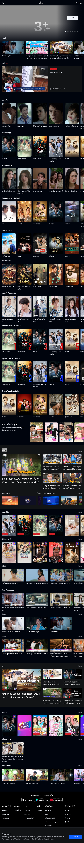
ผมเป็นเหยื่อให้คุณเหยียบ (8, 191)
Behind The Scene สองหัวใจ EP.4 (60, 608)
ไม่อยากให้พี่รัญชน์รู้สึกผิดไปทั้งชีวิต (24, 192)
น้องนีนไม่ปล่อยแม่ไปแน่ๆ (71, 191)
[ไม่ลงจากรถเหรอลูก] (56, 113)
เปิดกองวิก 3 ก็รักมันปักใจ (57, 783)
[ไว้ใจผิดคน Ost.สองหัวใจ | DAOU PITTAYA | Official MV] (72, 674)
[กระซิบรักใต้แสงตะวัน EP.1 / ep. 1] (9, 306)
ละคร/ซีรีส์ (4, 810)
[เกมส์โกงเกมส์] (40, 146)
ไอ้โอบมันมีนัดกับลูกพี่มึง (40, 126)
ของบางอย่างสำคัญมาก (33, 632)
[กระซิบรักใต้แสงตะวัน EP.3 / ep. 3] (40, 306)
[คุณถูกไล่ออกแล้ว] (40, 178)
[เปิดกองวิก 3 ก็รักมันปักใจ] (61, 775)
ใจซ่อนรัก (20, 224)
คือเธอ (3, 224)
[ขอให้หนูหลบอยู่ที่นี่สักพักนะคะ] (13, 575)
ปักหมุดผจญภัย (6, 56)
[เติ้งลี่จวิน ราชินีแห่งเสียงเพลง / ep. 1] (9, 552)
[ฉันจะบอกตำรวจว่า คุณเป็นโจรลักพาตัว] (37, 575)
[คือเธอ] (9, 211)
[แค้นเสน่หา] (56, 243)
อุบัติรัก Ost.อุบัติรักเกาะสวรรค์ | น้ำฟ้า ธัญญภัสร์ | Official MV (51, 683)
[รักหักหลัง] (72, 211)
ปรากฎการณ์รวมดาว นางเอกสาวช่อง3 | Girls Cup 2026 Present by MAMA (37, 57)
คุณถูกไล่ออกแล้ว (38, 191)
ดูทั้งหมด (62, 89)
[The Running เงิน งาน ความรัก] (56, 146)
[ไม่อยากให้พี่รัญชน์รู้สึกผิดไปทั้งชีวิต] (25, 178)
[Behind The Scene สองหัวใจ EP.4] (61, 599)
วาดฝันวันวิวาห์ (22, 159)
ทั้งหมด (80, 451)
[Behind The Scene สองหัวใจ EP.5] (37, 599)
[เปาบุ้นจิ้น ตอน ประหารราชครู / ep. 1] (40, 552)
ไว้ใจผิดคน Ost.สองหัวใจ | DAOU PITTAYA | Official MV (71, 683)
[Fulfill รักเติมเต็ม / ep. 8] (72, 525)
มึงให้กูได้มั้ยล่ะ (21, 126)
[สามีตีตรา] (40, 243)
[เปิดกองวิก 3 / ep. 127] (9, 725)
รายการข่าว (27, 814)
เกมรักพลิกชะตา (69, 287)
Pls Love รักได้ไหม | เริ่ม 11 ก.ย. (12, 632)
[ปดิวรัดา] (72, 146)
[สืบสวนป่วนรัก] (51, 432)
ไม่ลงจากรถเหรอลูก (54, 126)
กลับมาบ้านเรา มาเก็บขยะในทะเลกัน (60, 583)
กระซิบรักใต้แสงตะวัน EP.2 (23, 320)
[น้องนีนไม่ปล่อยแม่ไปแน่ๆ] (72, 178)
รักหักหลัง (67, 224)
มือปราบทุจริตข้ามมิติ (8, 287)
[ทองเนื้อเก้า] (25, 404)
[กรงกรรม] (72, 243)
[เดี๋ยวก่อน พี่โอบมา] (9, 113)
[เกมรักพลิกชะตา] (72, 274)
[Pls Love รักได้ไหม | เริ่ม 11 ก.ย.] (13, 623)
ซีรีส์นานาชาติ (5, 814)
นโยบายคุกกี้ (48, 826)
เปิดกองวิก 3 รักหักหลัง (8, 783)
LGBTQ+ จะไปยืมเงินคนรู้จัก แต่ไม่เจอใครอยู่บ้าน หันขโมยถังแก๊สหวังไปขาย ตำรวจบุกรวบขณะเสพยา (72, 468)
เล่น (74, 24)
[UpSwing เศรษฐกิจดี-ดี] (69, 500)
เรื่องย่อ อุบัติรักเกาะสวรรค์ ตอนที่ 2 (37, 653)
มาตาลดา (51, 417)
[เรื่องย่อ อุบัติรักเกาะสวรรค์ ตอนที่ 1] (13, 645)
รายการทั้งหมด (17, 810)
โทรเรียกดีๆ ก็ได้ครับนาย (71, 126)
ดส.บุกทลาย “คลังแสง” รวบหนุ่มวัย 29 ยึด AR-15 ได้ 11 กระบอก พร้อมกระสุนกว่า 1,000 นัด (51, 468)
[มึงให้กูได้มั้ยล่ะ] (25, 113)
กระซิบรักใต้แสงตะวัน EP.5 (70, 320)
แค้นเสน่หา (52, 256)
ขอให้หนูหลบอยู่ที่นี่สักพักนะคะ (10, 583)
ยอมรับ (76, 837)
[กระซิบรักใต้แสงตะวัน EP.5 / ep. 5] (72, 306)
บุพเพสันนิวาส (37, 224)
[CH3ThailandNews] (51, 500)
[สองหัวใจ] (9, 146)
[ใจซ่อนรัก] (25, 211)
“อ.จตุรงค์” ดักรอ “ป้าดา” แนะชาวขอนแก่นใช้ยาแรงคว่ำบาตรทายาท (52, 487)
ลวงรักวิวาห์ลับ (53, 287)
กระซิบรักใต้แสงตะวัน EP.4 (54, 320)
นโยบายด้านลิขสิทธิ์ (50, 818)
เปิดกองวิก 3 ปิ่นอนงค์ (32, 783)
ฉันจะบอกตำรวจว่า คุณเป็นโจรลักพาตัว (37, 583)
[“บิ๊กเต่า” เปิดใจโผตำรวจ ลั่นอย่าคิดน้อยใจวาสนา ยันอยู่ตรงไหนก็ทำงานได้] (72, 478)
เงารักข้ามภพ (37, 287)
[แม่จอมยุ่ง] (66, 432)
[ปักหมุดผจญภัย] (13, 47)
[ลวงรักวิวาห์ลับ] (56, 274)
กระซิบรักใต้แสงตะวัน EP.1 (7, 320)
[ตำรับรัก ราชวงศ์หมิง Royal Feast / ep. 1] (72, 552)
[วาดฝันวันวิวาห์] (25, 146)
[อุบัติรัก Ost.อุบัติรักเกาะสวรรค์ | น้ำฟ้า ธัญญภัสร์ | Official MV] (52, 674)
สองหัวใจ (4, 159)
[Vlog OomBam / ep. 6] (56, 725)
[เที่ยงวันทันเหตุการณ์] (28, 500)
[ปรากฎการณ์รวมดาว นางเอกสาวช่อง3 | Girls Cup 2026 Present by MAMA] (37, 47)
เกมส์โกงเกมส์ (37, 159)
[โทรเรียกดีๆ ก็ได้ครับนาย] (72, 113)
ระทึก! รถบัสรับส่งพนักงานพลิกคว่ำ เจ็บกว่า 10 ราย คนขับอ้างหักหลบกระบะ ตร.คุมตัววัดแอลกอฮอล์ (21, 480)
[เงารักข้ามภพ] (40, 274)
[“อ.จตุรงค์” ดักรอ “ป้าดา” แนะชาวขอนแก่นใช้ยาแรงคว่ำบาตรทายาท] (52, 478)
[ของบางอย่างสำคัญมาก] (37, 623)
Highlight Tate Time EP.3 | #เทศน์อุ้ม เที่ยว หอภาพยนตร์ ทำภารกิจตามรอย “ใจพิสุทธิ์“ (12, 759)
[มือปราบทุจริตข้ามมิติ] (9, 274)
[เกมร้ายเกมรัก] (9, 243)
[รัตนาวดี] (36, 432)
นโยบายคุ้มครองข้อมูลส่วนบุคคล (53, 822)
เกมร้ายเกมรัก (6, 256)
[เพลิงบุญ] (25, 243)
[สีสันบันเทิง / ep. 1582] (25, 725)
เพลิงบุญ (20, 256)
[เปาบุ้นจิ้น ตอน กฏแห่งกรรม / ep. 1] (56, 552)
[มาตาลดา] (56, 404)
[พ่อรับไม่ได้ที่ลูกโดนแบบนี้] (56, 178)
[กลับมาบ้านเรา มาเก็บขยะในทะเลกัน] (61, 575)
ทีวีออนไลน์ (39, 810)
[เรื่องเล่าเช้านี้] (10, 500)
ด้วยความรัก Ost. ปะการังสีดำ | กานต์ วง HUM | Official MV (72, 702)
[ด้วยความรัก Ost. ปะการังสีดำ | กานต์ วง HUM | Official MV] (72, 693)
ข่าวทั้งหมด (27, 810)
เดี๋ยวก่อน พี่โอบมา (7, 126)
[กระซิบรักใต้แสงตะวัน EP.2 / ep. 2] (25, 306)
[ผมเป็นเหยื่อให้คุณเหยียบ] (9, 178)
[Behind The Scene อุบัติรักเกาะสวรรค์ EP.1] (13, 599)
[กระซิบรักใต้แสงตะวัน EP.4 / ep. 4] (56, 306)
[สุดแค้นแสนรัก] (72, 404)
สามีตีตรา (36, 256)
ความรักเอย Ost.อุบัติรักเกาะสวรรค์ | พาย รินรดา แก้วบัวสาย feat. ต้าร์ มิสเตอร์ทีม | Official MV (60, 57)
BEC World (48, 810)
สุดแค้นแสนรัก (69, 417)
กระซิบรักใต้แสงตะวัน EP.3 (39, 320)
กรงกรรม (67, 256)
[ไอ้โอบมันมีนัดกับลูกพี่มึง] (40, 113)
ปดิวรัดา (67, 159)
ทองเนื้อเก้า (21, 417)
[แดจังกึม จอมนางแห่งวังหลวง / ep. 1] (25, 552)
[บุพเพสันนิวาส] (40, 211)
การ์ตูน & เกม (5, 818)
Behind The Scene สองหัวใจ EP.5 (36, 608)
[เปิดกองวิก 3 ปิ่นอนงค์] (37, 775)
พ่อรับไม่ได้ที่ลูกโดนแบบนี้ (56, 191)
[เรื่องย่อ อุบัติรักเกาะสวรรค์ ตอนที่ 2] (37, 645)
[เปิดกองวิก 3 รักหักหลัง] (13, 775)
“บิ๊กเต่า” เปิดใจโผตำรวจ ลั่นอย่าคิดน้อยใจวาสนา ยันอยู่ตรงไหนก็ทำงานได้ (72, 487)
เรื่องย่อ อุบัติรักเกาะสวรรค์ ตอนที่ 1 (13, 653)
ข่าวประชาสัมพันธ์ (28, 818)
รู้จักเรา (47, 814)
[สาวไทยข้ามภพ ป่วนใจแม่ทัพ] (25, 274)
